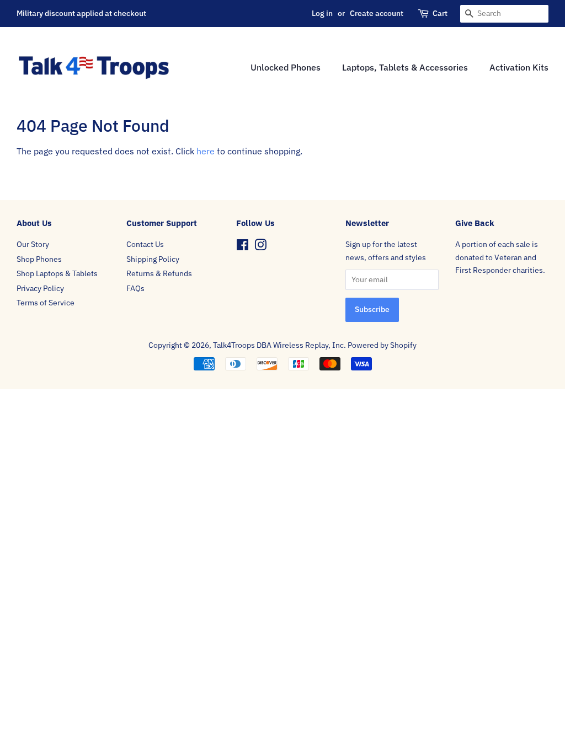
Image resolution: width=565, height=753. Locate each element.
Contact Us (145, 244)
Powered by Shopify (382, 345)
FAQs (135, 288)
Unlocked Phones (285, 67)
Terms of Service (45, 303)
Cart (440, 13)
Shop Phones (39, 259)
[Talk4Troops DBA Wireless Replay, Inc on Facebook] (242, 247)
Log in (322, 13)
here (205, 151)
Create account (376, 13)
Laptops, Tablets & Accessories (405, 67)
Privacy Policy (40, 288)
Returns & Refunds (159, 273)
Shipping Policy (152, 259)
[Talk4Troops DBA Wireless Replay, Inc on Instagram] (260, 247)
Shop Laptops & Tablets (57, 273)
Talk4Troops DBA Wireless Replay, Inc (278, 345)
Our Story (33, 244)
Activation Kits (518, 67)
